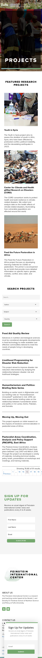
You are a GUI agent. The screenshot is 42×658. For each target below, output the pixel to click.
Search (7, 324)
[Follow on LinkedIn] (4, 609)
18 (35, 471)
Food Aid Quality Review (15, 333)
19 (38, 471)
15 (23, 471)
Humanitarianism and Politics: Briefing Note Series (18, 386)
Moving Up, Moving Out (15, 417)
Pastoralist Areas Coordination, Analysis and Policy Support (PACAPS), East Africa (19, 439)
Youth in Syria (11, 130)
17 (31, 471)
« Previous (7, 472)
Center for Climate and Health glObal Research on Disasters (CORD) (19, 190)
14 (19, 471)
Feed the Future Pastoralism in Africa (19, 253)
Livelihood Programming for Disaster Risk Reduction (17, 361)
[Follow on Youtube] (8, 609)
